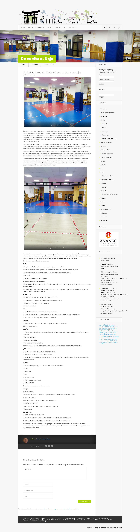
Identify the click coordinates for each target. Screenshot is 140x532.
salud (116, 339)
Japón (101, 334)
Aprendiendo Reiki (107, 176)
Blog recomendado (106, 157)
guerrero (114, 332)
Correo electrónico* (105, 79)
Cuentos (104, 187)
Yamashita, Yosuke (108, 313)
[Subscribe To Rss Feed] (114, 27)
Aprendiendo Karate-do (109, 139)
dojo (109, 329)
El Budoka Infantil (106, 209)
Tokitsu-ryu (104, 146)
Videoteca (104, 213)
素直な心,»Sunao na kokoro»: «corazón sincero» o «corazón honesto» (109, 282)
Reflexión (103, 183)
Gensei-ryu (105, 135)
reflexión (106, 339)
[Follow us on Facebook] (109, 27)
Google (45, 446)
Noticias (103, 161)
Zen (102, 168)
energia (106, 331)
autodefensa (102, 326)
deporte (105, 329)
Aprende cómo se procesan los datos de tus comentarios (61, 509)
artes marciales (109, 325)
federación (111, 331)
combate (116, 326)
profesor (101, 339)
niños (111, 338)
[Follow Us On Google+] (119, 27)
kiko (113, 336)
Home (23, 27)
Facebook (49, 446)
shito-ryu (113, 341)
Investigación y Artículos (108, 112)
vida (100, 343)
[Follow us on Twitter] (104, 27)
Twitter (52, 446)
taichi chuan (111, 342)
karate (107, 334)
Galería (103, 205)
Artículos (35, 64)
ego (111, 329)
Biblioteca (49, 27)
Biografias (104, 109)
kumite (117, 336)
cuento (110, 328)
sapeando (106, 341)
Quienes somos (39, 27)
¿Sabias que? (72, 27)
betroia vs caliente (106, 264)
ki (111, 336)
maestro (102, 338)
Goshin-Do (104, 191)
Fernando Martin (104, 332)
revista (113, 339)
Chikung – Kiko (105, 150)
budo (107, 326)
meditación (107, 338)
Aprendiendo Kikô (107, 153)
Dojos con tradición (60, 27)
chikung (111, 326)
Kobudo (103, 165)
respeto (109, 339)
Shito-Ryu (105, 124)
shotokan (102, 342)
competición (103, 328)
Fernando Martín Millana (48, 72)
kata (103, 336)
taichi (107, 342)
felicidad (116, 331)
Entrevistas (104, 116)
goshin (110, 332)
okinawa (115, 338)
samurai (101, 341)
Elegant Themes (100, 527)
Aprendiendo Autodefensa (110, 194)
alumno (100, 325)
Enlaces (103, 202)
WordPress (118, 527)
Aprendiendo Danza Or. (107, 179)
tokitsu (116, 342)
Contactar (30, 27)
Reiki (102, 172)
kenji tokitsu (108, 336)
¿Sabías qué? (105, 220)
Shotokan (105, 127)
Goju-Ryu (105, 131)
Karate (103, 120)
